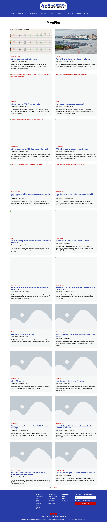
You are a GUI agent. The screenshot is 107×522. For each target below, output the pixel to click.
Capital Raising (33, 13)
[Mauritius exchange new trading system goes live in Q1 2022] (76, 176)
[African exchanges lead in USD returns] (31, 41)
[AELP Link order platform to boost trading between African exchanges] (31, 223)
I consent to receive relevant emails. (85, 500)
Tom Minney (14, 61)
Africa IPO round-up (18, 381)
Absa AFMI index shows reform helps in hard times (73, 59)
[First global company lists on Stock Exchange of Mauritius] (76, 455)
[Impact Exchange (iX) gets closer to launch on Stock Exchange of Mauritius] (76, 408)
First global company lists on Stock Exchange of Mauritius (75, 473)
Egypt (57, 101)
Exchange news (22, 13)
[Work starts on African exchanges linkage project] (76, 223)
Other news (70, 13)
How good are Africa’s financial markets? (70, 104)
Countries (59, 13)
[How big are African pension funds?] (31, 316)
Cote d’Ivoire (14, 146)
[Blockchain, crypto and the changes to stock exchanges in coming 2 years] (76, 270)
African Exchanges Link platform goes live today (72, 149)
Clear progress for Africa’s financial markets (26, 104)
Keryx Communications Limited (36, 519)
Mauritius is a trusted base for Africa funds (70, 381)
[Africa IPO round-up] (31, 363)
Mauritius (58, 378)
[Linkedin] (56, 514)
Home (12, 13)
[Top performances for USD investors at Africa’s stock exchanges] (31, 408)
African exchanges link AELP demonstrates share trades (30, 149)
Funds (51, 13)
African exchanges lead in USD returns (24, 59)
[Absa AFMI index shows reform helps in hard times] (76, 41)
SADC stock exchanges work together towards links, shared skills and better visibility (29, 473)
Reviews (78, 13)
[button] (92, 12)
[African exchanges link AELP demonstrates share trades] (31, 131)
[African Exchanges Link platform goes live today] (76, 131)
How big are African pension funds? (23, 334)
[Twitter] (51, 514)
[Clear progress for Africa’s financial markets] (31, 86)
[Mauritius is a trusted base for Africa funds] (76, 363)
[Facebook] (53, 514)
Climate (58, 56)
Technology (44, 13)
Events (86, 13)
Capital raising (15, 332)
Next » (55, 487)
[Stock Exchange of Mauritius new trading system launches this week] (31, 176)
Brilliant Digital (82, 519)
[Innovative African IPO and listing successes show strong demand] (76, 316)
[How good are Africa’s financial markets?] (76, 86)
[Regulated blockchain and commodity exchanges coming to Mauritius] (31, 270)
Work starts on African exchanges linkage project (72, 241)
